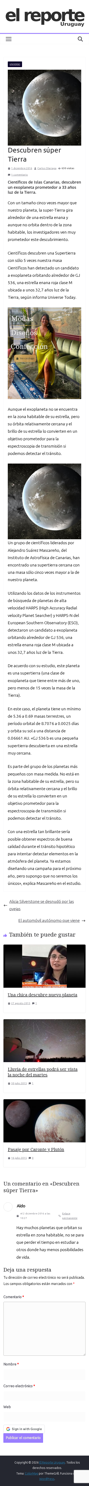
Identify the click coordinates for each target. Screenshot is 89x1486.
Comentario (13, 1297)
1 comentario (19, 174)
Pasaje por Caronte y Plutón (36, 1149)
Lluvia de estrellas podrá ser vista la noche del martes (43, 1072)
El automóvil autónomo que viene (49, 920)
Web (7, 1407)
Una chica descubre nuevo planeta (42, 995)
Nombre (11, 1364)
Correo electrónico (19, 1386)
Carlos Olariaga (46, 168)
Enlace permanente (69, 1216)
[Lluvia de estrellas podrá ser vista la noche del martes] (44, 1022)
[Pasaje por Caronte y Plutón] (44, 1102)
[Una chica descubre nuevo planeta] (44, 948)
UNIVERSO (15, 64)
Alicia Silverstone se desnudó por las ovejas (41, 905)
